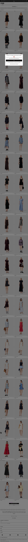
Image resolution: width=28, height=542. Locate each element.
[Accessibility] (1, 433)
